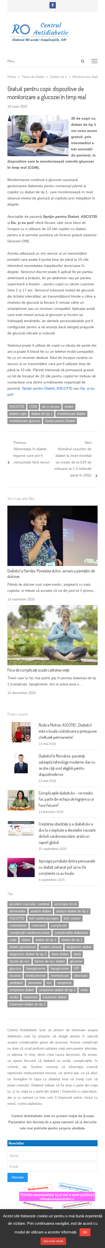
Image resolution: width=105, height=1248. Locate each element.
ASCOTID (64, 388)
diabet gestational (22, 947)
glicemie (76, 961)
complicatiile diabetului (71, 933)
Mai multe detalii (53, 1241)
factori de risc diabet (50, 961)
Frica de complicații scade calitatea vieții (38, 670)
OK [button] (85, 1232)
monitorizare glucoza (24, 421)
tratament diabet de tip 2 (27, 1004)
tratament (30, 997)
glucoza (15, 968)
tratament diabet (55, 997)
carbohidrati (18, 925)
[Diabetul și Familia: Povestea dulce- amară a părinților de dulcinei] (52, 508)
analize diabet (41, 911)
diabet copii (17, 414)
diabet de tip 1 (41, 414)
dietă (77, 954)
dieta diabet (60, 954)
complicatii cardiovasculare (29, 933)
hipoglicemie (59, 968)
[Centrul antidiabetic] (52, 30)
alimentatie (17, 911)
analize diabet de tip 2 (72, 911)
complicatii (59, 925)
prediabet (16, 983)
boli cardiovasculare (44, 918)
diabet (68, 407)
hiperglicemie (35, 968)
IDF (76, 968)
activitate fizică (65, 904)
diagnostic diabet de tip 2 (27, 954)
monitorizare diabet (71, 414)
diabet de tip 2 (71, 940)
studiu (13, 997)
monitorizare (60, 976)
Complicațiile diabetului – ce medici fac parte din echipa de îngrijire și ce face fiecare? (66, 799)
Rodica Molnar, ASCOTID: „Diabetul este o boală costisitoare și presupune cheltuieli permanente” (68, 731)
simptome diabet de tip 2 (57, 990)
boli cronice (72, 918)
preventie (35, 983)
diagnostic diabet (79, 947)
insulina (15, 976)
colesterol (39, 925)
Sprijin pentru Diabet (38, 388)
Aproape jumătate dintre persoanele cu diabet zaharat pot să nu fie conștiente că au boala (67, 867)
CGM (33, 407)
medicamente (36, 976)
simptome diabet (21, 990)
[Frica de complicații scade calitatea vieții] (52, 608)
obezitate (80, 976)
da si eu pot (50, 407)
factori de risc (19, 961)
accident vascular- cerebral (29, 904)
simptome (64, 983)
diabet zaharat (51, 947)
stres (84, 990)
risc (49, 983)
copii (12, 940)
